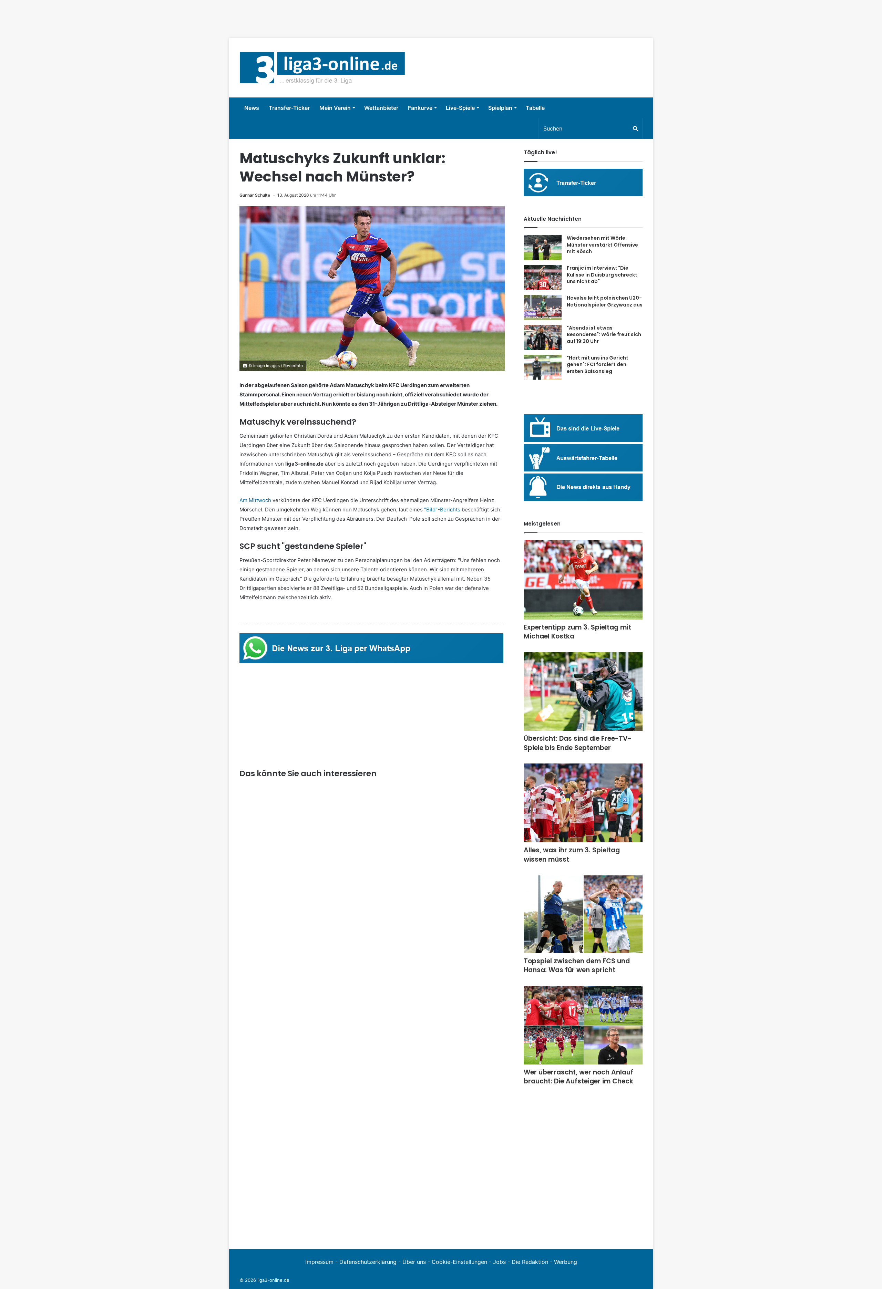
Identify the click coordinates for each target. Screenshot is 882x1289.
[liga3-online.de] (322, 68)
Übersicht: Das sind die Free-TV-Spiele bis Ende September (578, 743)
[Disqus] (372, 1144)
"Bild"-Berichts (442, 509)
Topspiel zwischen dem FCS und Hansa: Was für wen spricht (577, 965)
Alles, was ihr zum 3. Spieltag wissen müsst (572, 854)
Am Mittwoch (255, 500)
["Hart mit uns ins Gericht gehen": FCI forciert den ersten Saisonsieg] (543, 367)
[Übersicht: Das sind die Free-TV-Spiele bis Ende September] (583, 691)
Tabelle (535, 107)
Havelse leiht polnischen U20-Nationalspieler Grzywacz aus (605, 301)
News (251, 107)
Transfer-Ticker (289, 107)
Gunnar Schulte (254, 195)
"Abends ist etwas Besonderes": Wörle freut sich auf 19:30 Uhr (604, 334)
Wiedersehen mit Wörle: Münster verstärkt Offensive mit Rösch (602, 245)
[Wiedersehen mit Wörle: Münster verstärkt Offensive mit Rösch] (543, 247)
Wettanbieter (381, 107)
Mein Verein (335, 107)
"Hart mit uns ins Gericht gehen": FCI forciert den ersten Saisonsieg (597, 364)
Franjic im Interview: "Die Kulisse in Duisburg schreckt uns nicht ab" (602, 274)
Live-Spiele (460, 107)
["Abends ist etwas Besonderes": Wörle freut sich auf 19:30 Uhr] (543, 337)
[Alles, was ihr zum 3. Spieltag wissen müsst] (583, 802)
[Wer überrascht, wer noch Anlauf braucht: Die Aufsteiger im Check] (583, 1025)
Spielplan (500, 107)
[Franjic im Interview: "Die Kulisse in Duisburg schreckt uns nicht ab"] (543, 277)
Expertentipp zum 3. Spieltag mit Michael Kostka (577, 632)
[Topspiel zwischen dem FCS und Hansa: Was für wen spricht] (583, 914)
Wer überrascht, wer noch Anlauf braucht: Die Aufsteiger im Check (578, 1077)
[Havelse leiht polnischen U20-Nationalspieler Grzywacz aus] (543, 307)
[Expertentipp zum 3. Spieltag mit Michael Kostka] (583, 580)
